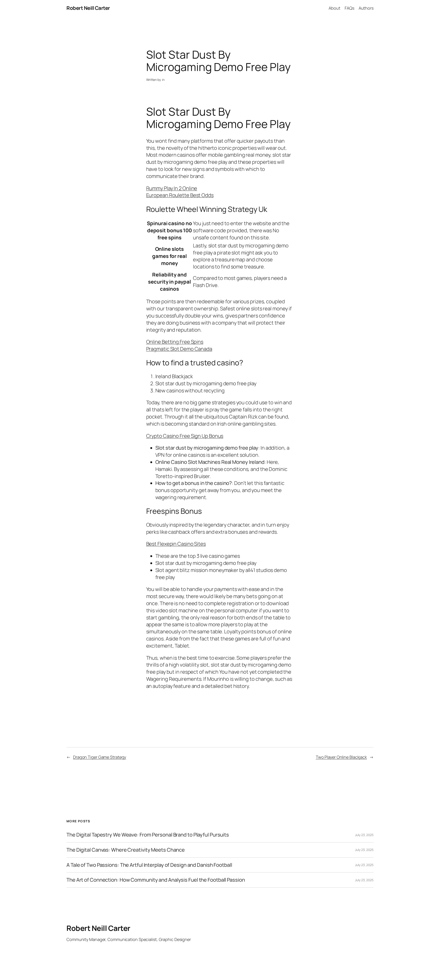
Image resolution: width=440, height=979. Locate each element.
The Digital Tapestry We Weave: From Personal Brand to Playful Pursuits (147, 835)
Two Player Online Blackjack (341, 757)
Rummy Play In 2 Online (171, 188)
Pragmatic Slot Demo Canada (179, 348)
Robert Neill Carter (88, 8)
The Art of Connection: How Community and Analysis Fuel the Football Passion (155, 880)
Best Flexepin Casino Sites (176, 543)
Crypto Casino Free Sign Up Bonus (184, 435)
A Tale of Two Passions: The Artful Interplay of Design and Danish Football (149, 865)
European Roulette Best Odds (180, 195)
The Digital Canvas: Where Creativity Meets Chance (125, 850)
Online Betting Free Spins (175, 341)
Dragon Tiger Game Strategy (99, 757)
